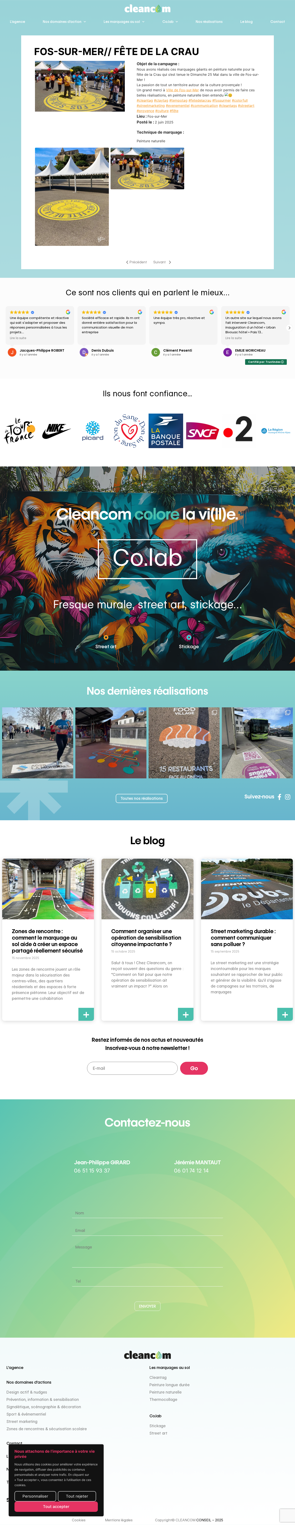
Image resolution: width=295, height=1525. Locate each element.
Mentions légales (119, 1520)
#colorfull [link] (240, 100)
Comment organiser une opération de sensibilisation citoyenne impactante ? (146, 937)
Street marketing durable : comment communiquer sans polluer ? (243, 937)
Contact (277, 22)
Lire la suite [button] (162, 338)
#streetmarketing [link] (151, 105)
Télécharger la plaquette (29, 1482)
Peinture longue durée (169, 1385)
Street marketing (21, 1421)
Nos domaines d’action (62, 22)
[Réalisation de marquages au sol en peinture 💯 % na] (37, 742)
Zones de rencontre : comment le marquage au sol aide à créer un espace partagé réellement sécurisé (47, 941)
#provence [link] (145, 111)
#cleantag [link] (145, 100)
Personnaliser (35, 1496)
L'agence (14, 1367)
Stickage (189, 646)
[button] (289, 328)
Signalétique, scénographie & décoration (43, 1407)
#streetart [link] (246, 105)
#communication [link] (204, 105)
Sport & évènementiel (26, 1414)
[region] (56, 1480)
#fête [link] (174, 111)
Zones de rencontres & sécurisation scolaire (46, 1429)
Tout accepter (56, 1506)
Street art (106, 646)
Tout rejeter (77, 1496)
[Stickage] (189, 637)
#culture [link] (162, 111)
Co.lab (167, 22)
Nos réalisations (209, 22)
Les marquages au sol (122, 22)
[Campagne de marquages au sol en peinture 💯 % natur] (257, 742)
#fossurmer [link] (221, 100)
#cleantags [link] (228, 105)
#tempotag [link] (178, 100)
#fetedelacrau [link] (200, 100)
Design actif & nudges (26, 1392)
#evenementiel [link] (178, 105)
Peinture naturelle (165, 1392)
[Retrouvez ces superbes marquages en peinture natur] (184, 742)
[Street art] (106, 637)
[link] (182, 90)
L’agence (17, 22)
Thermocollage (163, 1399)
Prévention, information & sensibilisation (42, 1399)
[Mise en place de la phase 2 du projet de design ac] (110, 742)
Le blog (246, 22)
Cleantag (158, 1377)
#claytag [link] (161, 100)
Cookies (79, 1520)
